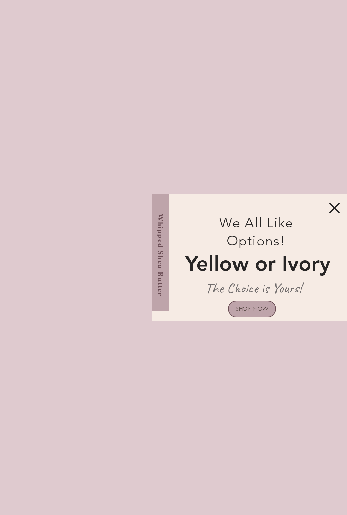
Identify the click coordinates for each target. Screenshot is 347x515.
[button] (334, 208)
